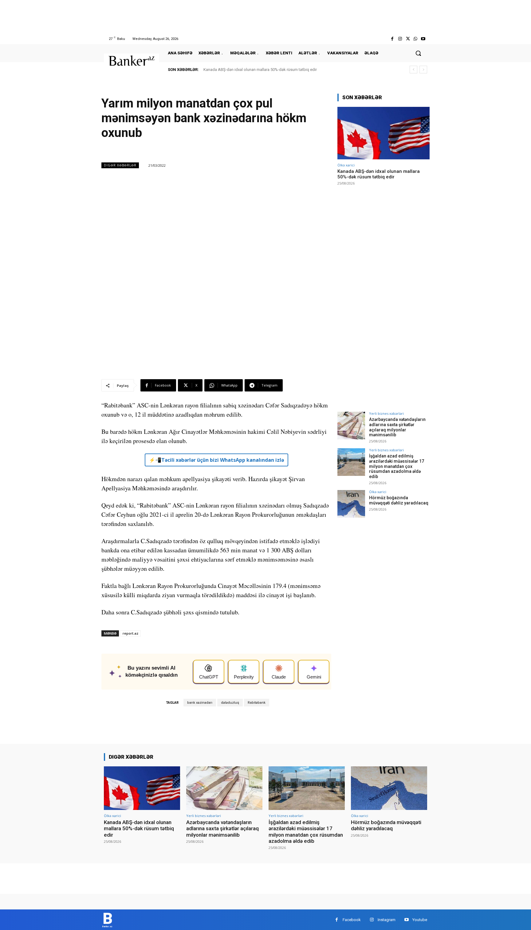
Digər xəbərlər (120, 165)
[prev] (413, 69)
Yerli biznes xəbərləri (386, 413)
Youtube (419, 919)
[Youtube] (423, 39)
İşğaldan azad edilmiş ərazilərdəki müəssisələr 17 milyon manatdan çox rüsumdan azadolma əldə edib (396, 466)
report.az (130, 633)
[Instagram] (400, 39)
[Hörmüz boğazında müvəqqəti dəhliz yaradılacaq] (351, 504)
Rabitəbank (257, 703)
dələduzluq (230, 703)
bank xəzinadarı (199, 703)
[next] (423, 69)
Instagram (386, 919)
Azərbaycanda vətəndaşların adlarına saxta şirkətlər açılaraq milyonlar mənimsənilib (397, 427)
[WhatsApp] (415, 39)
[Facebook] (392, 39)
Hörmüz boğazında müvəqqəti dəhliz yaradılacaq (398, 500)
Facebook (352, 919)
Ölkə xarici (346, 165)
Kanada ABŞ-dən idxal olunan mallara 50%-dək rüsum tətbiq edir (260, 69)
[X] (407, 39)
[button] (418, 53)
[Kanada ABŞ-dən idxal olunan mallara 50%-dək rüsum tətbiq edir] (383, 133)
